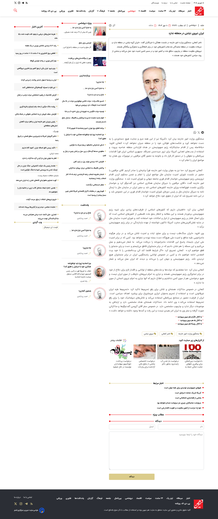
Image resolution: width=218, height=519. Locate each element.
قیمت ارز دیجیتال (51, 227)
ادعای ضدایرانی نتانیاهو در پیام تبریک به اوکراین (87, 145)
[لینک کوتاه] (114, 26)
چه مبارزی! (100, 82)
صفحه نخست (185, 2)
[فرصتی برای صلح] (99, 46)
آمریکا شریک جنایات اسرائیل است (188, 393)
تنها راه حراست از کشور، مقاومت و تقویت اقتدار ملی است (179, 408)
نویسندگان (155, 2)
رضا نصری (83, 281)
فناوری (71, 11)
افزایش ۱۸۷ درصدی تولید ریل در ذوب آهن (89, 161)
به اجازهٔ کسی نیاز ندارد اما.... (80, 27)
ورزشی (62, 11)
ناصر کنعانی (165, 333)
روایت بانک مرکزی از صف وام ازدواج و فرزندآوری (37, 106)
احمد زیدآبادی (82, 218)
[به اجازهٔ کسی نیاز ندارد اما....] (99, 31)
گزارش (92, 11)
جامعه (112, 11)
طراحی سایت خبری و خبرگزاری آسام (26, 510)
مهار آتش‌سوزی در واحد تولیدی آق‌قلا (43, 60)
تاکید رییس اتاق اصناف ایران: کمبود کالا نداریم (38, 147)
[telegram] (202, 133)
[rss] (26, 3)
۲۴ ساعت (162, 11)
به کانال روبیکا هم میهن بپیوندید (190, 324)
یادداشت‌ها (81, 11)
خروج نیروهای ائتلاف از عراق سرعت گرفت (41, 199)
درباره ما (165, 2)
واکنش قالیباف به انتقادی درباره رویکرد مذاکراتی (86, 168)
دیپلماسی (132, 11)
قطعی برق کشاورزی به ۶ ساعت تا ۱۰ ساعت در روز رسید (35, 53)
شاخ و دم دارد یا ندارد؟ (95, 94)
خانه (202, 25)
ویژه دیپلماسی (85, 23)
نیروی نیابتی (148, 333)
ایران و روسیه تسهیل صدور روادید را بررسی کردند (39, 80)
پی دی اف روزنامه (49, 11)
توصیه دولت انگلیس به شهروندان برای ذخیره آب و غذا (84, 111)
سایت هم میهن (148, 510)
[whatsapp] (195, 133)
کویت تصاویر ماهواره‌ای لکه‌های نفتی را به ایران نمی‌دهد (36, 180)
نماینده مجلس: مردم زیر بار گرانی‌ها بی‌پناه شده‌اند (37, 207)
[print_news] (110, 25)
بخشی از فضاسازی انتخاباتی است (188, 398)
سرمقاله (181, 11)
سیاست (152, 11)
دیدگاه (131, 476)
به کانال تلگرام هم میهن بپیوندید (190, 317)
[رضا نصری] (99, 272)
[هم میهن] (199, 11)
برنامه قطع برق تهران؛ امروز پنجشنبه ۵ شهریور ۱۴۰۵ (85, 128)
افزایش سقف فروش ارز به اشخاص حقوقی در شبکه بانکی (36, 114)
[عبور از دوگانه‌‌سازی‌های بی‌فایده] (99, 61)
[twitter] (198, 133)
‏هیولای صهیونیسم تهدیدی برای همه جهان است (182, 388)
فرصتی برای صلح (85, 42)
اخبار (190, 11)
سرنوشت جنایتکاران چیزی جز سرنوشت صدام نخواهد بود (179, 403)
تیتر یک (172, 11)
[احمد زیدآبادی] (99, 215)
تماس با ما (174, 2)
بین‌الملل (121, 11)
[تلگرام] (23, 3)
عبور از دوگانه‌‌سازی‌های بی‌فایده (79, 58)
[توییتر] (15, 3)
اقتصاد (143, 11)
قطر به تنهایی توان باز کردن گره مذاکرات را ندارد (39, 158)
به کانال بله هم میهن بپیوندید (191, 320)
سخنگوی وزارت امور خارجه (188, 333)
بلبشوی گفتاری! (85, 291)
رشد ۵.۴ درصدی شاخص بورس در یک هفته (41, 45)
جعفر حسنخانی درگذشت (95, 184)
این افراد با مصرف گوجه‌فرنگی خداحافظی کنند (38, 87)
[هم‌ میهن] (198, 504)
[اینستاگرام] (19, 3)
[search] (15, 10)
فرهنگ (101, 11)
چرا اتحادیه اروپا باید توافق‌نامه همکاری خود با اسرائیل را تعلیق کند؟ (77, 265)
